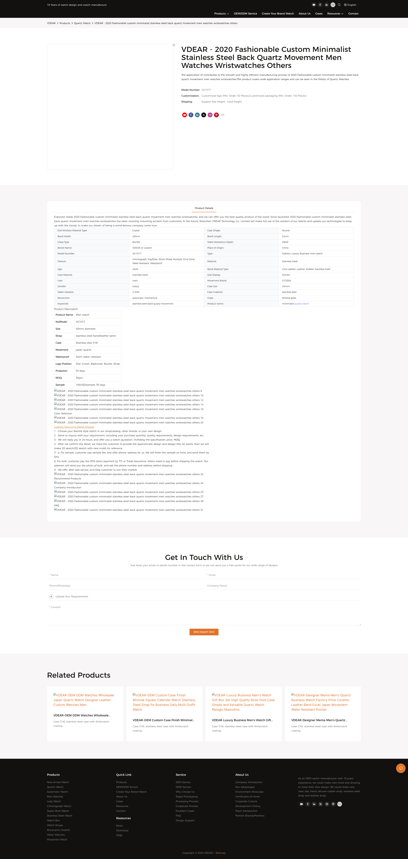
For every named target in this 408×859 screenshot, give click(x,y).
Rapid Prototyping (187, 796)
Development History (248, 806)
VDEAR (51, 23)
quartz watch (302, 303)
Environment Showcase (249, 791)
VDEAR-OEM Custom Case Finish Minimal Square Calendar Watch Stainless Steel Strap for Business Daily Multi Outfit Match (163, 720)
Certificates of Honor (247, 796)
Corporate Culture (246, 801)
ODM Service (183, 786)
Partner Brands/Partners (249, 815)
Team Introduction (246, 810)
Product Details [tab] (204, 208)
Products (65, 23)
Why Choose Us (185, 791)
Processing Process (187, 801)
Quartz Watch (82, 23)
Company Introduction (248, 782)
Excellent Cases (185, 810)
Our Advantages (245, 786)
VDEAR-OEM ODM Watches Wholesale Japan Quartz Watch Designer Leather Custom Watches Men (81, 715)
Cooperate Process (187, 806)
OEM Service (183, 782)
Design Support (185, 820)
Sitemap (221, 852)
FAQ (178, 815)
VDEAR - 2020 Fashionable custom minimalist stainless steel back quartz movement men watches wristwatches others (166, 23)
